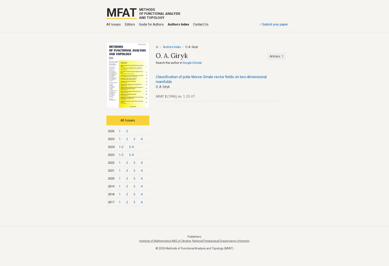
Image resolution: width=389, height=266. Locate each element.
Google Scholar (192, 62)
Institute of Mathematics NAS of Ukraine (165, 241)
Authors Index (178, 24)
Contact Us (200, 24)
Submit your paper (274, 24)
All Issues (113, 24)
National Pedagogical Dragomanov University (221, 241)
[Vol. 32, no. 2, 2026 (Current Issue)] (127, 107)
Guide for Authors (151, 24)
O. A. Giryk (163, 87)
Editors (130, 24)
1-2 (121, 147)
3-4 (131, 147)
